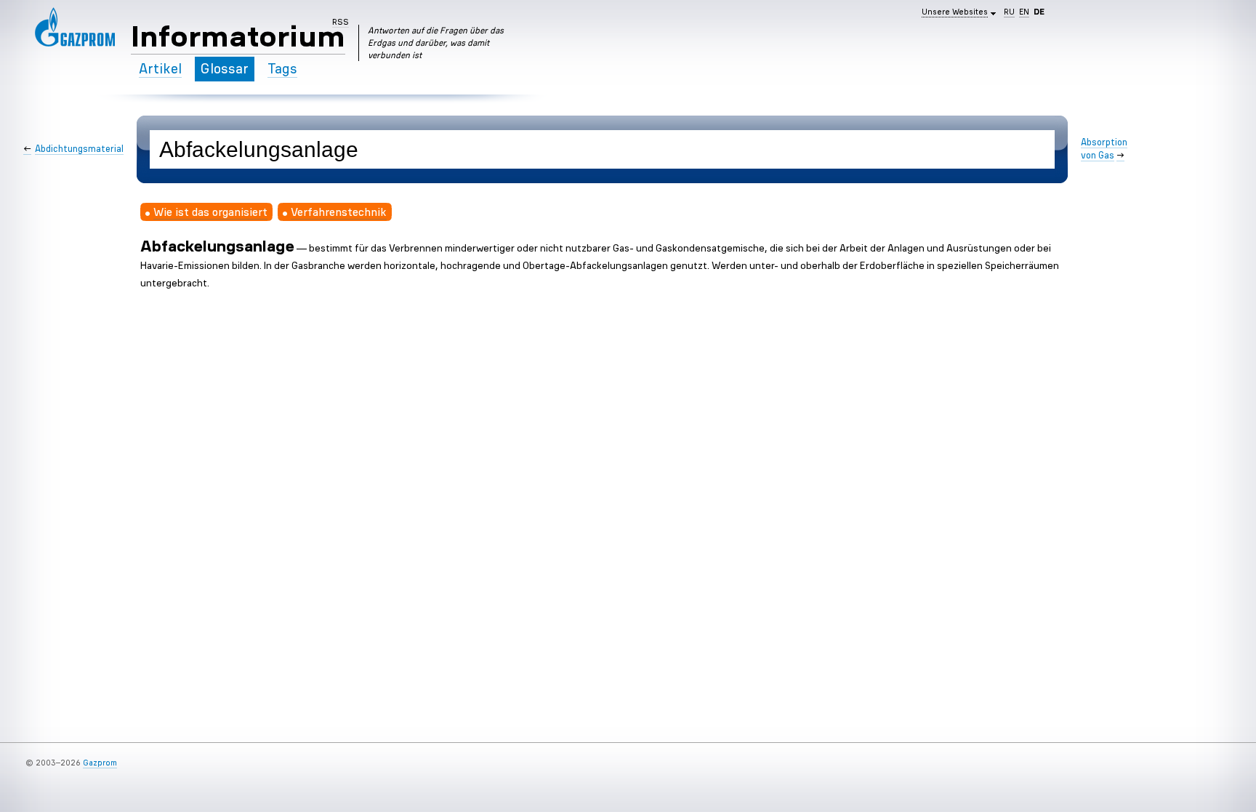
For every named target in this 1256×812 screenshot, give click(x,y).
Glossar (225, 68)
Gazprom (100, 762)
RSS (340, 21)
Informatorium (238, 36)
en (1024, 12)
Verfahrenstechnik (339, 211)
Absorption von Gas (1104, 148)
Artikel (160, 68)
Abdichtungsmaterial (79, 148)
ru (1009, 12)
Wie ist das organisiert (210, 211)
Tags (282, 68)
